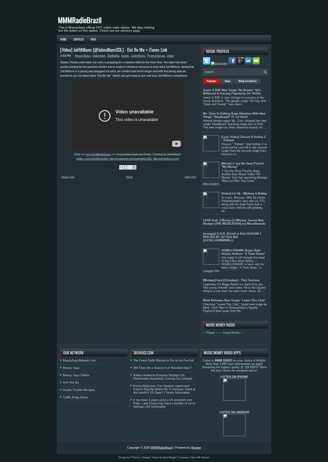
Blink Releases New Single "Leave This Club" (234, 300)
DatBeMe (113, 55)
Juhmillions (138, 55)
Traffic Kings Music (75, 397)
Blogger (196, 447)
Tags (227, 81)
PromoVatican (156, 55)
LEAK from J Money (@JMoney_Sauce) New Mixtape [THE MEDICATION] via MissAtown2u (234, 222)
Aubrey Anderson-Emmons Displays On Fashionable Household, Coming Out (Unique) (162, 377)
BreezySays (83, 55)
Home (63, 39)
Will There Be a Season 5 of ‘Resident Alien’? (162, 368)
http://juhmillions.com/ (166, 158)
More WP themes (200, 457)
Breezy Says (71, 368)
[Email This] (121, 167)
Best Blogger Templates (176, 457)
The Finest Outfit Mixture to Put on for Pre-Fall (163, 360)
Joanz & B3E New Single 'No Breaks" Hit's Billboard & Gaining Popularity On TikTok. (232, 91)
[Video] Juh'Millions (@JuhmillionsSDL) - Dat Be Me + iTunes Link (113, 49)
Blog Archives (248, 81)
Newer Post (68, 177)
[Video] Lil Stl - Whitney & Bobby (244, 193)
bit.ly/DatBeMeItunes (98, 154)
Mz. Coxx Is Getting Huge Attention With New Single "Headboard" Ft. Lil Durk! (234, 115)
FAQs (93, 39)
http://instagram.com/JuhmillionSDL (131, 158)
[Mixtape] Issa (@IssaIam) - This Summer (231, 280)
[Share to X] (130, 167)
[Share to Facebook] (134, 167)
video (170, 55)
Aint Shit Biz (71, 382)
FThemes (135, 457)
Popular (211, 81)
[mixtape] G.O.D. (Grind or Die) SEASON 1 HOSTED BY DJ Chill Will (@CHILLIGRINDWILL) (232, 237)
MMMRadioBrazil (80, 20)
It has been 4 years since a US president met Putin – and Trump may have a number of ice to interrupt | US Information (164, 403)
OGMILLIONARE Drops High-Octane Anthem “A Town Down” (243, 252)
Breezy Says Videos (76, 375)
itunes (125, 55)
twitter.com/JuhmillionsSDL (92, 158)
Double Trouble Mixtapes (79, 390)
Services (78, 39)
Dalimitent (99, 55)
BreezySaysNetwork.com (79, 360)
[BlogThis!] (125, 167)
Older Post (190, 177)
